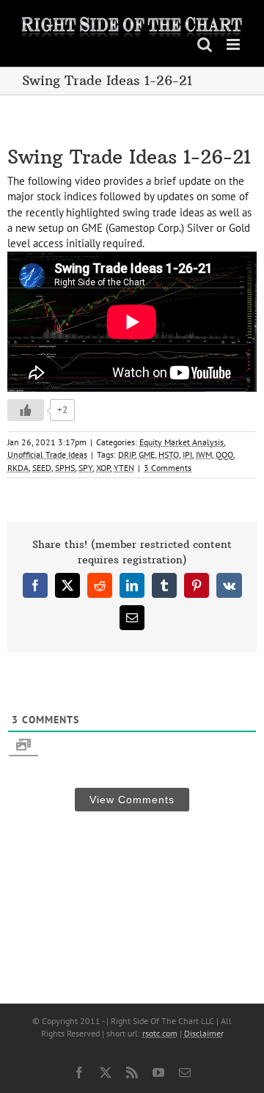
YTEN (124, 467)
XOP (103, 467)
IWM (204, 454)
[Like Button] (25, 410)
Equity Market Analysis (181, 441)
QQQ (224, 454)
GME (147, 454)
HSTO (168, 454)
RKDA (18, 467)
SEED (41, 467)
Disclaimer (204, 1033)
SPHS (65, 467)
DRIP (126, 454)
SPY (85, 467)
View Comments (132, 799)
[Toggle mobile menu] (234, 44)
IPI (187, 454)
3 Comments (167, 467)
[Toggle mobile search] (204, 44)
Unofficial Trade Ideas (47, 454)
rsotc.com (159, 1033)
